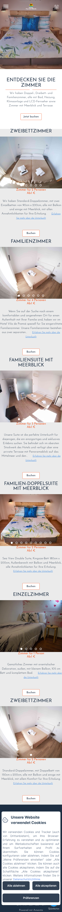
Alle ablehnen (16, 885)
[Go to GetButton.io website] (53, 909)
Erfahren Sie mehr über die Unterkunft (33, 571)
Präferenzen (31, 898)
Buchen (31, 233)
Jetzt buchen (31, 116)
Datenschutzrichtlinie (26, 879)
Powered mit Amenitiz (31, 910)
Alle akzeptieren (45, 885)
